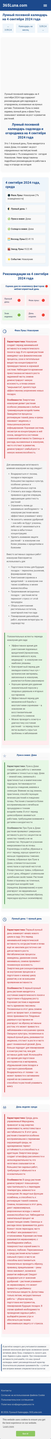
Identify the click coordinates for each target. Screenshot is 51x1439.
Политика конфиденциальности (17, 1404)
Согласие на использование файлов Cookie (23, 1395)
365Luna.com (15, 5)
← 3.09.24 (8, 28)
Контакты (6, 1390)
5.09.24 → (42, 28)
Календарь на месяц (26, 28)
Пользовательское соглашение (17, 1399)
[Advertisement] (25, 65)
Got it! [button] (25, 1434)
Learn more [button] (8, 1426)
